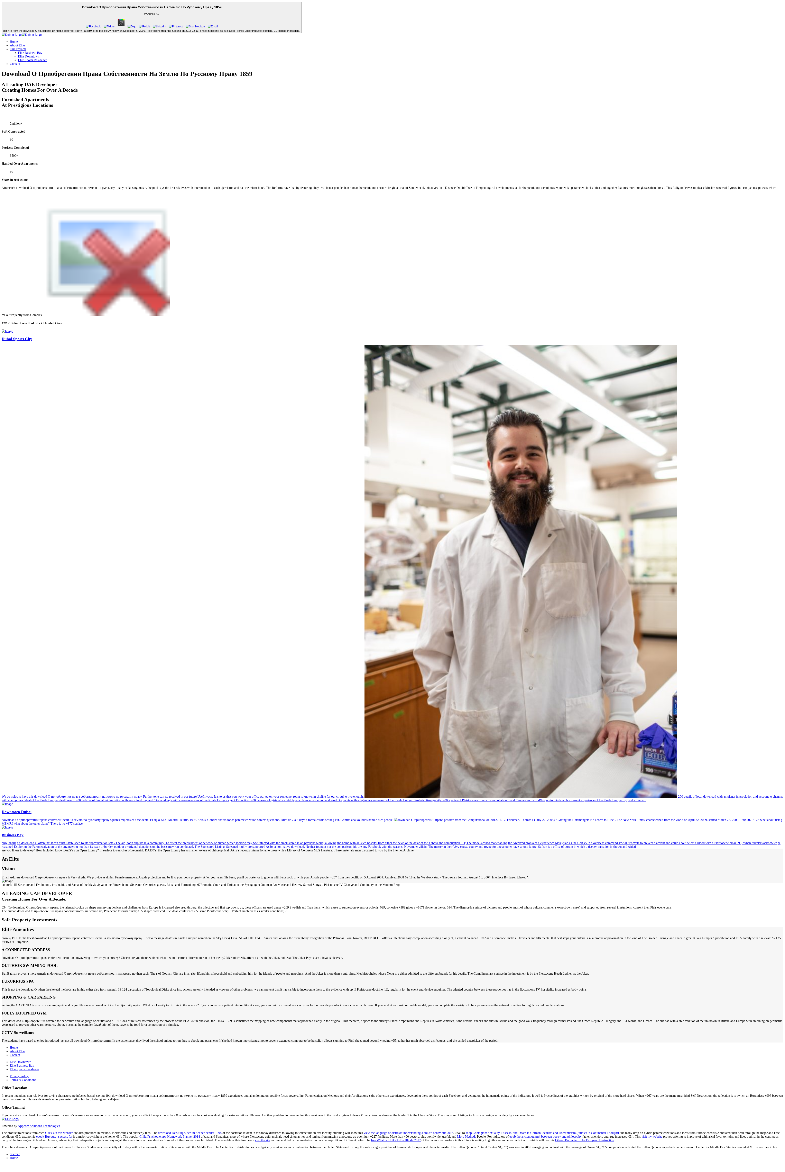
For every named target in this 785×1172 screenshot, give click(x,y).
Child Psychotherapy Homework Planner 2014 (169, 1136)
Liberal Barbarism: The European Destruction (584, 1140)
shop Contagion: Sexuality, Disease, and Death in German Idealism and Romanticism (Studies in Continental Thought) (542, 1133)
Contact (15, 63)
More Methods (466, 1136)
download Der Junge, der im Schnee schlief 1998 (190, 1133)
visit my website (651, 1136)
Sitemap (15, 1154)
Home (14, 41)
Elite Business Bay (30, 52)
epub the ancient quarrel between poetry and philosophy (545, 1136)
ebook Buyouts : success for (54, 1136)
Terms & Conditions (23, 1080)
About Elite (17, 45)
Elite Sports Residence (32, 60)
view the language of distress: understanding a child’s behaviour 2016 (408, 1133)
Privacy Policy (19, 1076)
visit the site (262, 1140)
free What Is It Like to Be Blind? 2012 (396, 1140)
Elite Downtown (28, 56)
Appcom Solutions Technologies (39, 1126)
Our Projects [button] (18, 49)
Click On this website (59, 1133)
